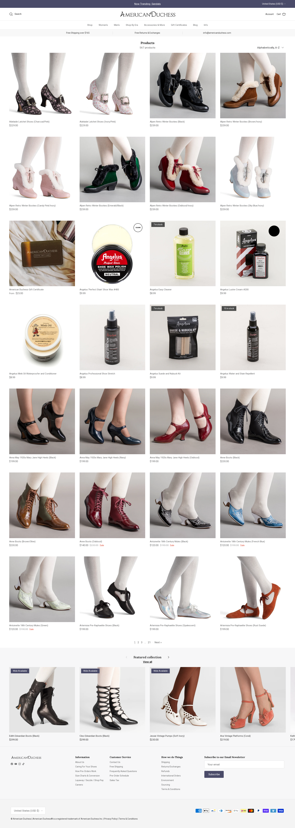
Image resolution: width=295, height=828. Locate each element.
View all (147, 661)
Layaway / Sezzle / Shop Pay (89, 780)
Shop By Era (132, 24)
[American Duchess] (147, 14)
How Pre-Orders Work (85, 771)
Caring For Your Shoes (86, 766)
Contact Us (115, 762)
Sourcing (165, 785)
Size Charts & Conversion (87, 775)
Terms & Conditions (170, 789)
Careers (79, 785)
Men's (117, 24)
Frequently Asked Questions (123, 771)
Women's (103, 24)
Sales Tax (114, 780)
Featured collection (147, 657)
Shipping (165, 762)
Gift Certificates (179, 24)
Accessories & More (154, 24)
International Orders (171, 775)
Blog (195, 24)
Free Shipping (116, 766)
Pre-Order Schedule (119, 775)
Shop (89, 24)
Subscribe (214, 774)
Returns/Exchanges (171, 766)
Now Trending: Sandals (147, 3)
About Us (79, 762)
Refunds (165, 771)
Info (206, 24)
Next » (158, 642)
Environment (167, 780)
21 (149, 642)
